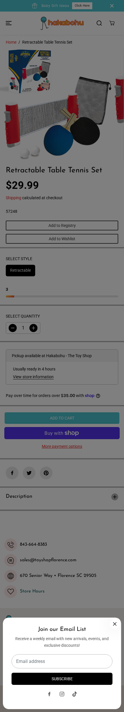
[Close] (114, 624)
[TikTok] (74, 694)
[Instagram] (62, 694)
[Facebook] (49, 694)
